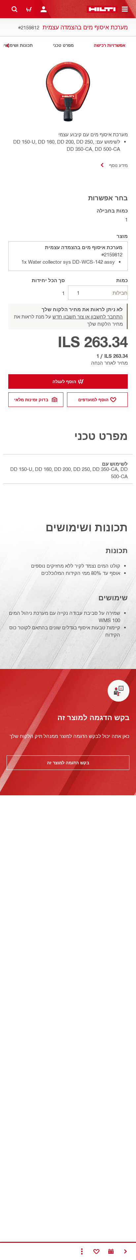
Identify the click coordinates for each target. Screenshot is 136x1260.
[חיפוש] (14, 9)
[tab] (109, 45)
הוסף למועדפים (93, 399)
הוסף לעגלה (64, 381)
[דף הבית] (102, 9)
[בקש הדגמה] (111, 1251)
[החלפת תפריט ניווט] (125, 9)
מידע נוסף (118, 165)
